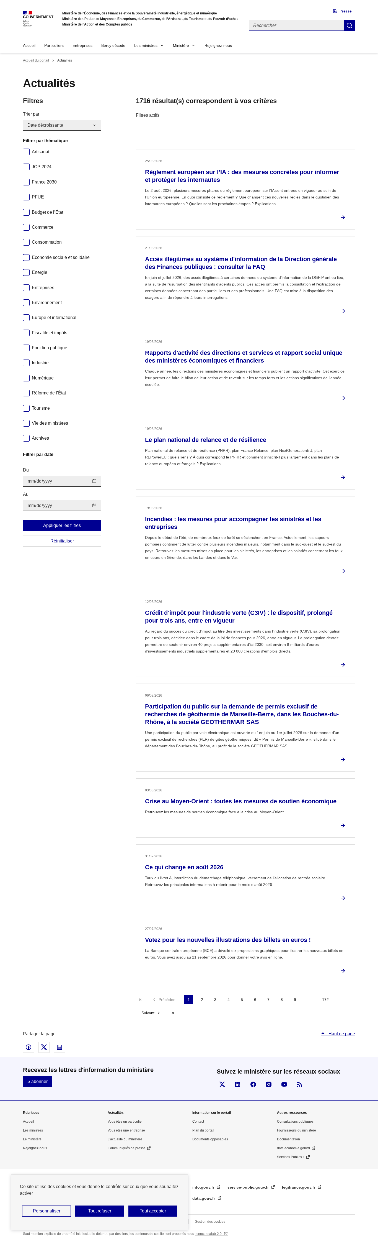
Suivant (147, 1013)
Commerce (42, 227)
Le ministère (32, 1139)
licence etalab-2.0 (208, 1234)
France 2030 (44, 182)
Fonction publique (49, 347)
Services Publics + (291, 1157)
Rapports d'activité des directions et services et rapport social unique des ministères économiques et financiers (243, 356)
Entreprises (82, 45)
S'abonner (37, 1081)
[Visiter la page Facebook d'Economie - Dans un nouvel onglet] (253, 1084)
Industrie (40, 362)
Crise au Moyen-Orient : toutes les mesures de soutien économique (240, 801)
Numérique (43, 378)
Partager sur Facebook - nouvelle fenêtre (28, 1047)
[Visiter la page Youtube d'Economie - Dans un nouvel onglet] (284, 1084)
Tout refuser (99, 1211)
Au (26, 494)
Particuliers (54, 45)
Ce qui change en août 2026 (184, 867)
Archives (40, 438)
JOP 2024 (41, 166)
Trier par (31, 114)
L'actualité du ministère (125, 1139)
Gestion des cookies (210, 1222)
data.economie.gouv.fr (293, 1148)
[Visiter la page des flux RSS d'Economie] (299, 1084)
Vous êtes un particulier (125, 1121)
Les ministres (145, 45)
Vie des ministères (50, 423)
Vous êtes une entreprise (126, 1130)
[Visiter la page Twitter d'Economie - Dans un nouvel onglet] (222, 1084)
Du (26, 470)
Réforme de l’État (49, 393)
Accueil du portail (36, 60)
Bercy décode (113, 45)
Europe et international (54, 317)
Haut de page (341, 1033)
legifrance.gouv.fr (299, 1187)
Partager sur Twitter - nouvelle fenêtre (44, 1047)
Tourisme (41, 408)
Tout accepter (153, 1211)
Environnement (47, 302)
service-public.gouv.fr (248, 1187)
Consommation (47, 242)
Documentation (288, 1139)
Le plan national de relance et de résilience (205, 439)
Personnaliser (46, 1211)
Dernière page (172, 1012)
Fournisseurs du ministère (296, 1130)
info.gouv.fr (203, 1187)
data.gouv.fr (204, 1198)
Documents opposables (210, 1139)
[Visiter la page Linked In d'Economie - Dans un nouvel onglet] (237, 1084)
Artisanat (40, 151)
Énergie (39, 272)
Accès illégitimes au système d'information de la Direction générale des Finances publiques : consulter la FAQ (241, 263)
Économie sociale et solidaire (61, 257)
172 (325, 999)
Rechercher (349, 25)
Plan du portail (203, 1130)
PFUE (38, 197)
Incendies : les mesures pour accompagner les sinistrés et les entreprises (233, 523)
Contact (198, 1121)
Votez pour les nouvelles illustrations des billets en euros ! (228, 939)
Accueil (29, 45)
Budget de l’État (47, 212)
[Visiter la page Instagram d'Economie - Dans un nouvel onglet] (268, 1084)
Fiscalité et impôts (49, 332)
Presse (346, 11)
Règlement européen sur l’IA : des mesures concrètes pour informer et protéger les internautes (242, 176)
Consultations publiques (295, 1121)
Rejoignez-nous (218, 45)
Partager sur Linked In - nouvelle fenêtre (59, 1047)
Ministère (181, 45)
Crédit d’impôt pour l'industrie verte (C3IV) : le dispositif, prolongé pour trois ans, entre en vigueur (239, 616)
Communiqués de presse (127, 1148)
